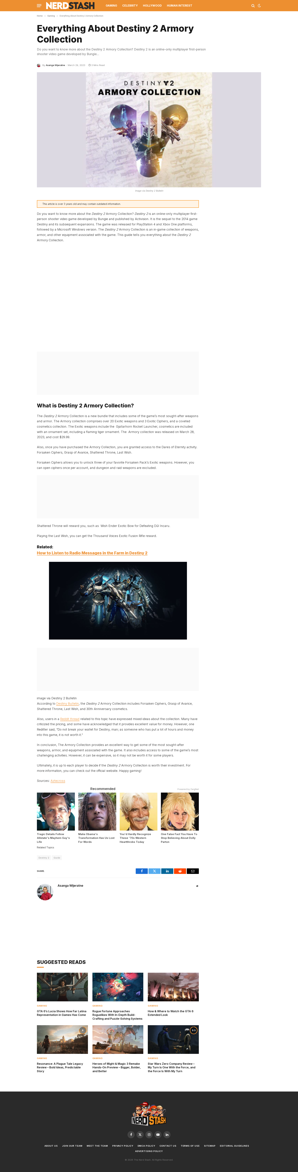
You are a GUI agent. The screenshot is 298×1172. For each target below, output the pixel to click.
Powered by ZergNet (188, 789)
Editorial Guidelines (234, 1145)
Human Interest (179, 5)
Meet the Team (97, 1145)
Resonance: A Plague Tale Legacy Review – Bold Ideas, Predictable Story (60, 1067)
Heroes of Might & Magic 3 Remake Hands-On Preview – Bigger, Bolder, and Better (116, 1067)
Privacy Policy (122, 1145)
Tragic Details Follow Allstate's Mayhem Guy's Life (53, 838)
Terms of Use (190, 1145)
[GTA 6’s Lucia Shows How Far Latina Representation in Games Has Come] (62, 987)
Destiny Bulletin (67, 703)
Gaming (111, 5)
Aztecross (58, 781)
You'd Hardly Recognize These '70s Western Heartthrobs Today (135, 838)
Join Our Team (72, 1145)
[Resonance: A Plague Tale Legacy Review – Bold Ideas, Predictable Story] (62, 1039)
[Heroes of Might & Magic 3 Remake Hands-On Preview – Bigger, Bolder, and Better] (117, 1039)
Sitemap (210, 1145)
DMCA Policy (146, 1145)
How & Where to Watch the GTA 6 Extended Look (170, 1013)
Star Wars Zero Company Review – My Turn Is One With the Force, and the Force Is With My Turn (171, 1067)
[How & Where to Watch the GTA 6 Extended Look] (173, 987)
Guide (57, 857)
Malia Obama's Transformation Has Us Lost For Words (96, 838)
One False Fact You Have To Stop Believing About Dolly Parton (179, 838)
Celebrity (130, 5)
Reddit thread (70, 719)
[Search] (253, 5)
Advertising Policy (149, 1151)
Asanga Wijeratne (55, 65)
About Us (51, 1145)
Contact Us (168, 1145)
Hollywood (152, 5)
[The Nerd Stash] (70, 5)
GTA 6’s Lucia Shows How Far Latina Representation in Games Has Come (61, 1013)
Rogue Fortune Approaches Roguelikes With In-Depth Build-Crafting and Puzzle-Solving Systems (117, 1015)
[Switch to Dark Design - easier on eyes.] (259, 5)
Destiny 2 (44, 857)
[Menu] (39, 5)
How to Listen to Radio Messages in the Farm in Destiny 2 (92, 553)
